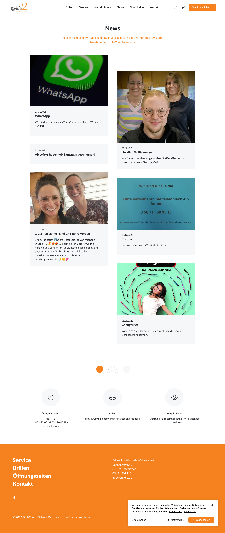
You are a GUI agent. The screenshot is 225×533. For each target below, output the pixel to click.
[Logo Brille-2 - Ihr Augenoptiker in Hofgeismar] (18, 7)
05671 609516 (121, 473)
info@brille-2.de (122, 477)
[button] (175, 7)
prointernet (84, 517)
